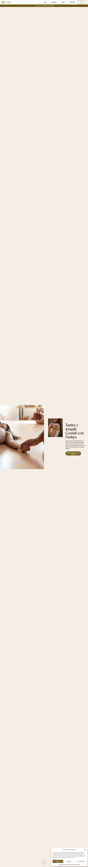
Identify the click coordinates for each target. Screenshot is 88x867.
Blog (63, 2)
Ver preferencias (80, 861)
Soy (45, 2)
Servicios (54, 2)
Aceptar (58, 861)
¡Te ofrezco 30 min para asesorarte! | (44, 5)
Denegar (69, 861)
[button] (85, 849)
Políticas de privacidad (70, 864)
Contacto (72, 2)
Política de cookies (62, 864)
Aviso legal (78, 864)
